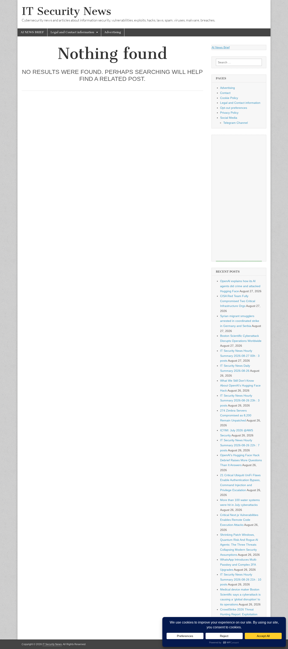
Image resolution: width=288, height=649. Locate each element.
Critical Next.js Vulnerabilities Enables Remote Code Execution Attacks (239, 519)
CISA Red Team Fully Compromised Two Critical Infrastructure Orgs (237, 301)
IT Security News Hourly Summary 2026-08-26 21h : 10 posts (240, 579)
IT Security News (66, 11)
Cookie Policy (229, 98)
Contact (225, 93)
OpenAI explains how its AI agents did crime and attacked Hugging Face (240, 286)
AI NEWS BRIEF (32, 32)
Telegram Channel (235, 122)
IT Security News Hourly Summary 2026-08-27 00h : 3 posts (240, 355)
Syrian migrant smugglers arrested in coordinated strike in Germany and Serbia (239, 321)
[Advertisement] (239, 198)
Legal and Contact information (72, 32)
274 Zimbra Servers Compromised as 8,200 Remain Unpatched (235, 415)
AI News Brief (221, 47)
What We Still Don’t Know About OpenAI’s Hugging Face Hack (240, 385)
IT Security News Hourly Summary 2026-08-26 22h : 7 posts (240, 445)
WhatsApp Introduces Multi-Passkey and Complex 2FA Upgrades (238, 564)
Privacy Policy (229, 112)
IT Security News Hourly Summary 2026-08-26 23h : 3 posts (240, 400)
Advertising (112, 32)
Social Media (228, 117)
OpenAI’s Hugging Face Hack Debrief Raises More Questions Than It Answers (241, 460)
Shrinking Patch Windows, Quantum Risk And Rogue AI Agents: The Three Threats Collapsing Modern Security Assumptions (239, 544)
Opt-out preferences (233, 107)
